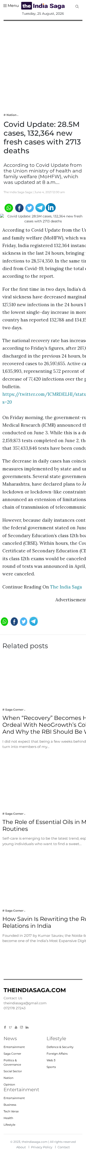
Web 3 (51, 1060)
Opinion (9, 1084)
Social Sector (13, 1071)
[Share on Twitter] (30, 207)
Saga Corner (12, 1053)
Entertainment (14, 1047)
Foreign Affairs (57, 1053)
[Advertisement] (43, 63)
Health (8, 1118)
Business (10, 1104)
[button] (11, 5)
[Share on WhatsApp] (8, 207)
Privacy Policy (41, 1147)
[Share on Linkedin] (51, 207)
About (21, 1147)
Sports (51, 1067)
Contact (64, 1147)
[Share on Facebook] (19, 207)
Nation (8, 1078)
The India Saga (66, 587)
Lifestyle (9, 1124)
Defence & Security (60, 1047)
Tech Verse (11, 1111)
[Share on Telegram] (40, 207)
